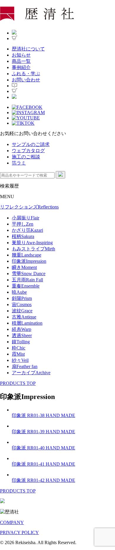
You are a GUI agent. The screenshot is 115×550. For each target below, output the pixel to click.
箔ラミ (19, 162)
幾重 (26, 254)
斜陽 (22, 298)
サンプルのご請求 (31, 144)
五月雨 (27, 279)
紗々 (20, 360)
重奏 (26, 285)
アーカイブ (31, 372)
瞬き (24, 267)
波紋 (22, 310)
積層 (27, 323)
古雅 (24, 316)
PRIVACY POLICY (19, 532)
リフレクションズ (29, 206)
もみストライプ (33, 248)
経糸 (21, 329)
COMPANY (12, 522)
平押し (22, 223)
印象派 (29, 261)
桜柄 (23, 236)
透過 (22, 335)
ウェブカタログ (28, 150)
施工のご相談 (26, 156)
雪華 (28, 273)
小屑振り (25, 217)
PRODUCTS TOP (18, 383)
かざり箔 (27, 230)
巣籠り (32, 242)
